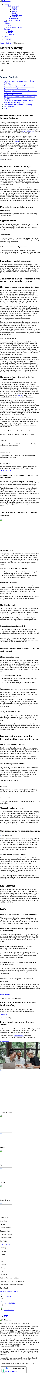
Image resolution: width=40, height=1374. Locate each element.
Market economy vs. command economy (18, 105)
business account (19, 1036)
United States (16, 16)
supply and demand (28, 131)
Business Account (13, 6)
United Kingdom (17, 15)
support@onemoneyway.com (9, 1291)
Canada (14, 13)
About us (10, 31)
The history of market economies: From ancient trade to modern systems (20, 92)
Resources (7, 24)
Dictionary (9, 43)
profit (1, 191)
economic (20, 395)
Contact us (11, 34)
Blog (9, 25)
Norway (14, 11)
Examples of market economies (15, 89)
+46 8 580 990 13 (9, 1303)
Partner (10, 32)
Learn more (3, 1014)
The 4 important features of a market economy (20, 95)
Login (6, 36)
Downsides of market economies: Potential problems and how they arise (19, 102)
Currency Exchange (14, 20)
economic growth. (5, 470)
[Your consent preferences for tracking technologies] (3, 1370)
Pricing (6, 22)
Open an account (5, 1244)
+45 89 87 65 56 (9, 1296)
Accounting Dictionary (15, 27)
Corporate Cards (13, 18)
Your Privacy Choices (16, 1368)
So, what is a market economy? (15, 85)
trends (17, 141)
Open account (8, 38)
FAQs (5, 109)
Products (6, 4)
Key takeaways (9, 107)
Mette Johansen (5, 994)
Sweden (14, 9)
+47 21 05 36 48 (9, 1310)
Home (2, 43)
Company (7, 29)
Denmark (14, 8)
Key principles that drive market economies (19, 87)
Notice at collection (9, 1372)
